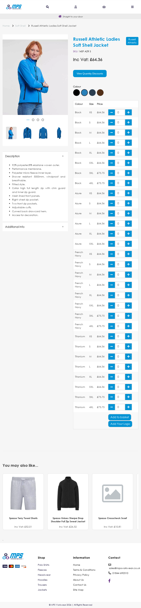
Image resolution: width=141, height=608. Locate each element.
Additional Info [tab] (14, 226)
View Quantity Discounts (90, 73)
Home (6, 25)
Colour (77, 86)
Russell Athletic (132, 41)
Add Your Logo (120, 424)
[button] (35, 156)
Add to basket (119, 417)
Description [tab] (12, 156)
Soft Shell (20, 25)
